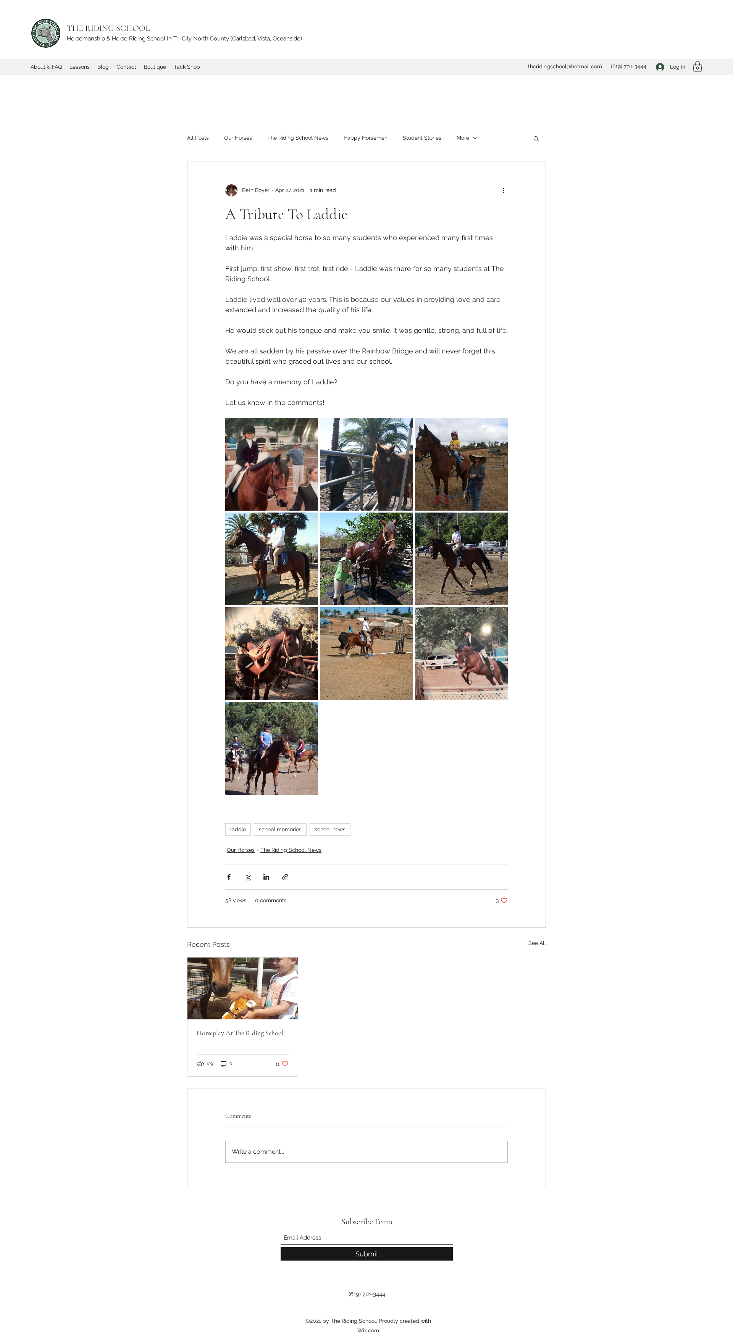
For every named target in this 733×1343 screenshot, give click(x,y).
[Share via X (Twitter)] (247, 876)
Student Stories (422, 138)
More (463, 138)
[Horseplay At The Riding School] (242, 988)
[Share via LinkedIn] (266, 876)
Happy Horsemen (365, 138)
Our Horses (238, 138)
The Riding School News (297, 138)
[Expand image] (271, 464)
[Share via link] (285, 876)
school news (330, 829)
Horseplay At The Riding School (240, 1033)
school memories (280, 829)
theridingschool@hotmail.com (565, 66)
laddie (238, 829)
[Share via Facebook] (228, 876)
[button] (697, 66)
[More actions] (503, 190)
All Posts (198, 138)
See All (537, 943)
